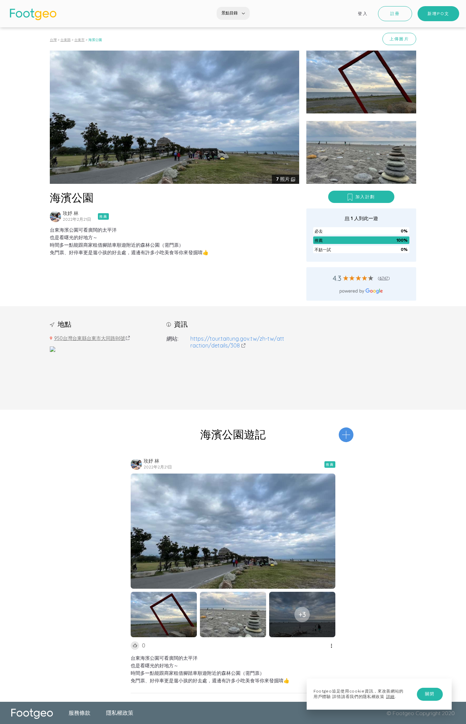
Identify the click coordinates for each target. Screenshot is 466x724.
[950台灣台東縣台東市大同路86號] (52, 348)
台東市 (79, 40)
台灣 (53, 40)
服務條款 (79, 712)
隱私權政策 (119, 712)
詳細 (390, 696)
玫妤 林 (70, 213)
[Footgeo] (33, 14)
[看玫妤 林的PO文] (55, 216)
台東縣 (65, 40)
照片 (283, 179)
